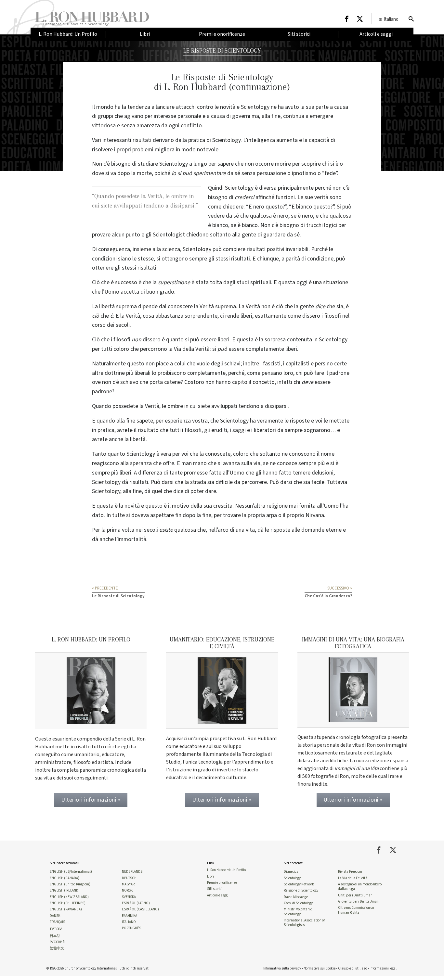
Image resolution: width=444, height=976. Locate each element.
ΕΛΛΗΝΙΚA (129, 916)
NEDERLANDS (132, 871)
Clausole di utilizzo (352, 968)
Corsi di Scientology (298, 903)
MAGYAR (128, 884)
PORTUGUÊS (131, 928)
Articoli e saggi (218, 895)
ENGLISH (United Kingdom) (70, 884)
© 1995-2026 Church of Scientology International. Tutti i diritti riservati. (98, 968)
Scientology (292, 878)
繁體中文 (57, 948)
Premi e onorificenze (222, 883)
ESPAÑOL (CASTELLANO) (140, 909)
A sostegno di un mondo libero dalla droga (360, 886)
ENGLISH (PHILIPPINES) (67, 903)
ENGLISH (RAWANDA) (66, 909)
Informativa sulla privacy (282, 968)
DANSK (55, 916)
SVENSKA (129, 897)
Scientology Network (299, 884)
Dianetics (291, 871)
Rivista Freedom (350, 871)
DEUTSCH (129, 878)
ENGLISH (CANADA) (64, 878)
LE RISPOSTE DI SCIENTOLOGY (222, 50)
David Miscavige (296, 897)
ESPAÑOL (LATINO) (136, 903)
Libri (210, 876)
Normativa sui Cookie (319, 968)
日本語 (55, 936)
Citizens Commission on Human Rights (356, 910)
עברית (56, 929)
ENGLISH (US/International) (71, 871)
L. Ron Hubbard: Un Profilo (226, 870)
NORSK (127, 890)
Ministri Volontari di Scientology (298, 911)
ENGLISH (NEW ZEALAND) (69, 897)
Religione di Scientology (301, 890)
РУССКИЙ (57, 942)
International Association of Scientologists (304, 922)
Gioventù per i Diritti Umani (359, 901)
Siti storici (214, 889)
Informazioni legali (384, 968)
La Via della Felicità (352, 878)
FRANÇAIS (57, 922)
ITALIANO (129, 922)
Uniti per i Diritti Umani (355, 895)
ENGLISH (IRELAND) (65, 890)
